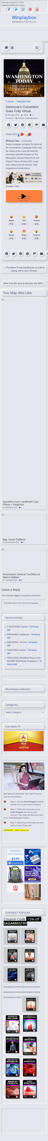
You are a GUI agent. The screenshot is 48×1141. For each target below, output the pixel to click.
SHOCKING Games (16, 650)
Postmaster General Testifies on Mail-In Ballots (21, 576)
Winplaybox (24, 17)
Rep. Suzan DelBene (14, 539)
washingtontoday (31, 118)
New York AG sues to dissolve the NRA (24, 283)
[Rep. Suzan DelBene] (24, 514)
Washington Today (24, 102)
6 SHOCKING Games (16, 5)
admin (26, 115)
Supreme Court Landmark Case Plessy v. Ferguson (21, 503)
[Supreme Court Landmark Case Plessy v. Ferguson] (12, 299)
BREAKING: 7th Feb (17, 642)
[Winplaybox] (6, 48)
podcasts (10, 102)
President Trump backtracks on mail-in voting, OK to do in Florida (24, 269)
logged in (18, 595)
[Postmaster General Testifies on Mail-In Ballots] (24, 549)
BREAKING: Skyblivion (18, 634)
